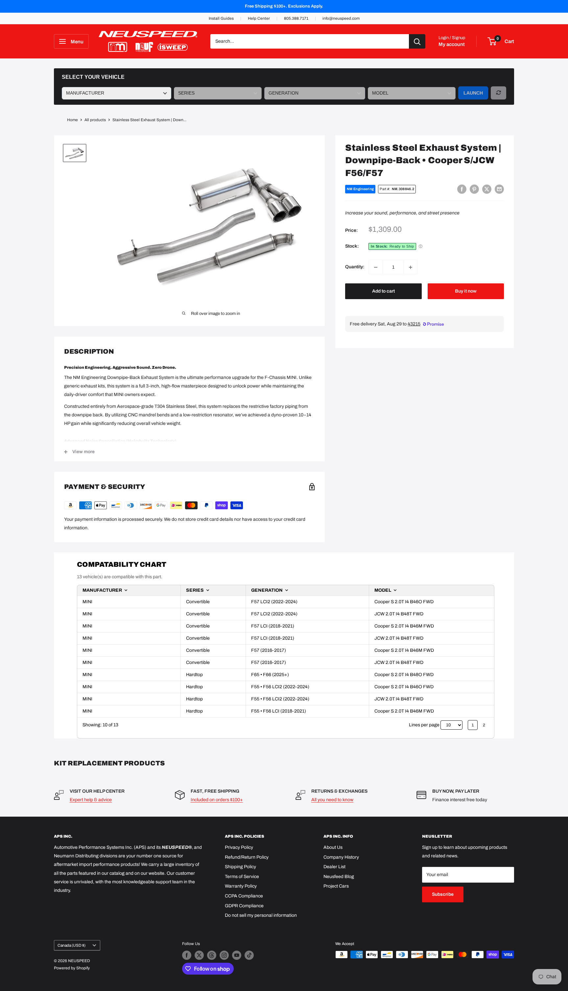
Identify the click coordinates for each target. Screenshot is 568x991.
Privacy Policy (239, 847)
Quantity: (355, 267)
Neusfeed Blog (338, 876)
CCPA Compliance (244, 895)
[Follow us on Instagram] (224, 955)
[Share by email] (499, 189)
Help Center (259, 18)
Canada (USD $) (71, 945)
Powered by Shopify (72, 968)
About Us (333, 847)
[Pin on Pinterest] (474, 189)
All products (95, 120)
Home (72, 120)
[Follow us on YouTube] (236, 955)
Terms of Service (242, 876)
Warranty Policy (241, 886)
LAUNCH (473, 93)
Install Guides (221, 18)
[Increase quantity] (410, 267)
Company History (341, 857)
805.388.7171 (296, 18)
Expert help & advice (91, 799)
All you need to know (332, 799)
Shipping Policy (240, 866)
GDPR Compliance (244, 905)
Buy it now (466, 291)
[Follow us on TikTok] (249, 955)
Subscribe (443, 894)
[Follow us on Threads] (211, 955)
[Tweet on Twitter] (486, 189)
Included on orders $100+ (217, 799)
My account (451, 44)
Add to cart (383, 291)
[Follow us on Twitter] (199, 955)
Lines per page (424, 724)
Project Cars (336, 886)
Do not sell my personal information (261, 915)
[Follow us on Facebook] (186, 955)
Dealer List (334, 866)
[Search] (417, 41)
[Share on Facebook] (461, 189)
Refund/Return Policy (247, 857)
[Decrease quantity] (376, 267)
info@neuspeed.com (341, 18)
